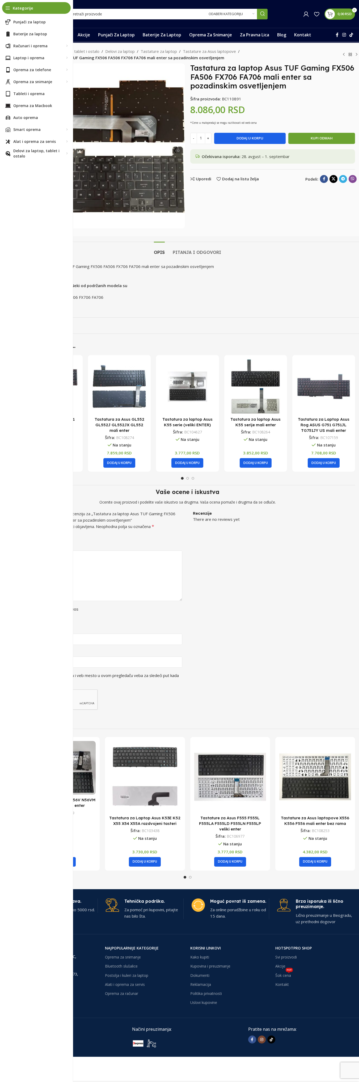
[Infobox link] (144, 908)
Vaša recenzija (34, 546)
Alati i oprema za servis (125, 984)
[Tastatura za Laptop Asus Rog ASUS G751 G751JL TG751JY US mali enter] (323, 386)
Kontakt (282, 984)
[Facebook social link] (337, 35)
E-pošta (29, 652)
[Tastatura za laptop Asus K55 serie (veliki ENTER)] (187, 386)
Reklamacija (200, 984)
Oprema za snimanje (123, 957)
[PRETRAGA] (262, 14)
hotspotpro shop (293, 948)
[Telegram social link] (343, 179)
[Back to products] (350, 55)
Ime (25, 629)
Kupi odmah (322, 138)
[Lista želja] (316, 14)
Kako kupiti (199, 957)
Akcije (280, 966)
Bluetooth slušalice (121, 966)
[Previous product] (344, 55)
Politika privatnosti (206, 993)
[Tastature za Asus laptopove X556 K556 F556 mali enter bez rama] (315, 777)
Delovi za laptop (120, 51)
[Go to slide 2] (187, 478)
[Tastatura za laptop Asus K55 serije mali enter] (255, 386)
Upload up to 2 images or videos (48, 609)
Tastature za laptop (159, 51)
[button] (119, 463)
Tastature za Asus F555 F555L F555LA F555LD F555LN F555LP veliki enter (230, 823)
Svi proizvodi (286, 957)
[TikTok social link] (351, 35)
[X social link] (333, 179)
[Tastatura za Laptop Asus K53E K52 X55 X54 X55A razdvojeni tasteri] (145, 777)
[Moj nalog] (306, 14)
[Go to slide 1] (182, 478)
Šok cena (283, 974)
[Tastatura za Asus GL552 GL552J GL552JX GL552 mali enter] (119, 386)
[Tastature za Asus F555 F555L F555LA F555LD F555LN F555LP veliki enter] (230, 777)
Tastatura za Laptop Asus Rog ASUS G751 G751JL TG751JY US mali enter (323, 425)
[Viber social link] (353, 179)
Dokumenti (199, 975)
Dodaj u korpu (249, 138)
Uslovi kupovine (203, 1002)
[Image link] (172, 1043)
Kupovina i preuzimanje (210, 966)
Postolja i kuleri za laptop (126, 975)
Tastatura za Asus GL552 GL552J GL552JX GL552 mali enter (119, 425)
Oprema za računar (121, 993)
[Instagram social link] (344, 35)
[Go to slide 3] (193, 478)
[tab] (159, 250)
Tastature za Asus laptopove (209, 51)
